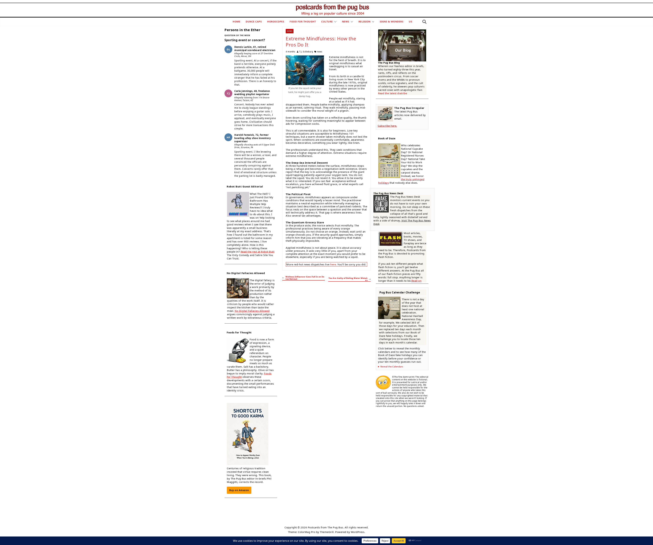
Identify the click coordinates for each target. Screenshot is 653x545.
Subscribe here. (387, 125)
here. (333, 264)
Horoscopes (275, 21)
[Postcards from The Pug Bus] (333, 5)
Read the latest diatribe (392, 93)
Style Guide (309, 519)
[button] (335, 21)
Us (410, 21)
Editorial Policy (325, 519)
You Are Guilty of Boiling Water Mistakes (348, 279)
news (319, 51)
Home (236, 21)
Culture (327, 21)
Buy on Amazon (239, 490)
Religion (364, 21)
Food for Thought (303, 21)
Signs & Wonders (392, 21)
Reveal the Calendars (391, 366)
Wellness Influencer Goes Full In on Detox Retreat (305, 278)
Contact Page (342, 519)
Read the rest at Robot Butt (257, 251)
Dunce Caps (254, 21)
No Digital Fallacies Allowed (252, 310)
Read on (416, 280)
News (345, 21)
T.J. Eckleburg (306, 51)
